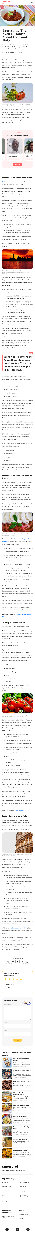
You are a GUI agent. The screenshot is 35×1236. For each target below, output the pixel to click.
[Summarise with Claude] (13, 962)
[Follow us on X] (17, 1229)
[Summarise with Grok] (22, 962)
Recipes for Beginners (20, 1116)
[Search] (32, 2)
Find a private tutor (23, 1214)
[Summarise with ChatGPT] (8, 962)
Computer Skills (6, 1186)
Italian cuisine (6, 182)
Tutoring (4, 1201)
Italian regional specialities (19, 928)
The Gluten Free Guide (20, 1139)
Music (3, 1195)
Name (6, 1022)
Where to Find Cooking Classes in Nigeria (20, 1093)
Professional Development (24, 1196)
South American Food (20, 1150)
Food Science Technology (21, 1105)
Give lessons (5, 1222)
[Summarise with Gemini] (17, 962)
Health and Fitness (7, 1191)
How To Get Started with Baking (21, 1059)
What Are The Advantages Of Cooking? (22, 1071)
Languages (23, 1191)
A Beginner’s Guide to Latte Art (22, 1082)
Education (23, 1186)
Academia (5, 1182)
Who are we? (22, 1218)
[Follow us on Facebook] (7, 1229)
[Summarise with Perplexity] (27, 962)
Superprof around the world (8, 1216)
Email (5, 1030)
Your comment (7, 1004)
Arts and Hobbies (24, 1182)
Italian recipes (19, 810)
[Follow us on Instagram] (28, 1229)
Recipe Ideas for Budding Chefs (21, 1128)
